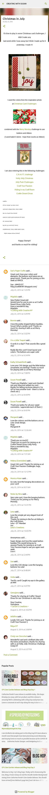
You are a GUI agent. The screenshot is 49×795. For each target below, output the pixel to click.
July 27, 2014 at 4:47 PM (20, 586)
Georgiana (14, 593)
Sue (11, 561)
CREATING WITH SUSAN (16, 4)
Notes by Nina (16, 494)
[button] (4, 26)
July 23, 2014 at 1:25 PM (20, 290)
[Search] (45, 3)
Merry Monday (25, 129)
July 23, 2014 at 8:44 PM (20, 395)
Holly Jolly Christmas (24, 178)
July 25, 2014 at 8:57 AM (20, 487)
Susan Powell (15, 380)
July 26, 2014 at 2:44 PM (20, 555)
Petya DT (14, 626)
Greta (12, 577)
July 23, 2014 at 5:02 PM (20, 334)
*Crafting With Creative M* (21, 310)
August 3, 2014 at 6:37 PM (21, 649)
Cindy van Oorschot (18, 636)
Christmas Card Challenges (25, 104)
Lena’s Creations (17, 527)
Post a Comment (10, 655)
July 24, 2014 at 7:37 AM (20, 454)
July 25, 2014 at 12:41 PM (20, 505)
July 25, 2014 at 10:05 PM (20, 531)
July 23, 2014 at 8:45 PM (20, 410)
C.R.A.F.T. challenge (24, 175)
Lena (12, 512)
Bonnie (13, 320)
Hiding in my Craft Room (24, 190)
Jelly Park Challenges (24, 182)
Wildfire (13, 616)
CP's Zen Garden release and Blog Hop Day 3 (18, 767)
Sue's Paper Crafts (18, 271)
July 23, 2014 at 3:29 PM (20, 314)
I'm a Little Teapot (17, 340)
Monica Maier (16, 478)
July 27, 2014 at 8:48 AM (20, 570)
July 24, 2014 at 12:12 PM (20, 472)
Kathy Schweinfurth (18, 362)
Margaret (14, 417)
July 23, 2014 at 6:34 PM (20, 355)
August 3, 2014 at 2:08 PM (21, 630)
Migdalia (14, 297)
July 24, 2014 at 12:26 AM (20, 430)
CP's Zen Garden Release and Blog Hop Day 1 (18, 690)
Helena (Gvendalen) (18, 461)
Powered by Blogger (25, 792)
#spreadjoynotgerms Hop (11, 728)
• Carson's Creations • (19, 606)
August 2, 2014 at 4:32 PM (21, 610)
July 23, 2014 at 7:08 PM (20, 373)
